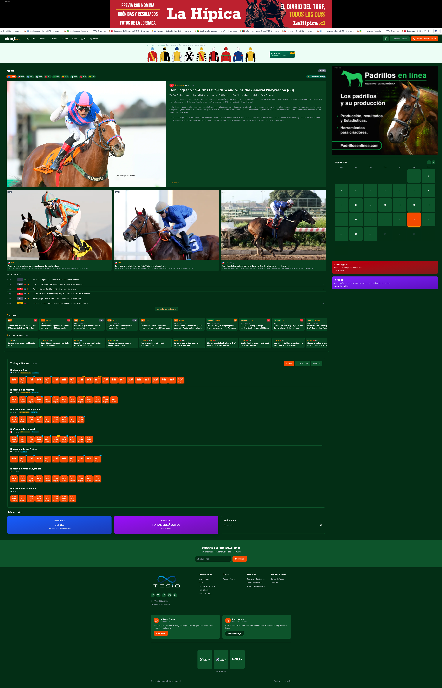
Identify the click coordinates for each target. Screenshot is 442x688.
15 (414, 205)
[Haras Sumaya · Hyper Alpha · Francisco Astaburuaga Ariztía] (226, 54)
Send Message (234, 633)
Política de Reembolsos (256, 586)
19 (370, 219)
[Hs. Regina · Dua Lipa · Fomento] (213, 54)
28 (400, 234)
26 (370, 234)
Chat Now (160, 633)
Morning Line (204, 579)
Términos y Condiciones (256, 579)
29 (414, 234)
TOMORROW (302, 363)
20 (385, 219)
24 (341, 234)
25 (356, 234)
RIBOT (201, 583)
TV (85, 38)
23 (429, 219)
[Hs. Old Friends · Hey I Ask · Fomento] (189, 54)
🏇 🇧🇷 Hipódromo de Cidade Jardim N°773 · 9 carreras (84, 31)
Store (95, 38)
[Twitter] (158, 595)
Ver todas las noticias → (166, 309)
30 (429, 234)
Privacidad (288, 681)
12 (370, 205)
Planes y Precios (229, 579)
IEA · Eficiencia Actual (207, 586)
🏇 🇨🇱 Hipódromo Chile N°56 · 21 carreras (297, 31)
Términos (277, 681)
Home (32, 38)
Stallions (64, 38)
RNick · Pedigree (205, 594)
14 (400, 205)
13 (385, 205)
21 (400, 219)
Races (42, 38)
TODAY (289, 363)
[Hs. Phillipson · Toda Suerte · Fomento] (201, 54)
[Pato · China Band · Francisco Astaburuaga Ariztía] (250, 54)
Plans (74, 38)
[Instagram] (164, 595)
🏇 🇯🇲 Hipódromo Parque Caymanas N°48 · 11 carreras (214, 31)
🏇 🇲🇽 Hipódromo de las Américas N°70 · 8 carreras (258, 31)
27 (385, 234)
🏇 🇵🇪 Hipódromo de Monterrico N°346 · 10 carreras (128, 31)
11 (356, 205)
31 (341, 248)
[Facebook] (153, 595)
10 (341, 205)
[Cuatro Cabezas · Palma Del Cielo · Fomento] (164, 54)
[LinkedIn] (175, 595)
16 (429, 205)
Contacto (274, 583)
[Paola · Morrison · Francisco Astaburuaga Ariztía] (238, 54)
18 (356, 219)
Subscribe (239, 559)
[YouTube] (169, 595)
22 (414, 219)
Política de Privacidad (255, 583)
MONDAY (316, 363)
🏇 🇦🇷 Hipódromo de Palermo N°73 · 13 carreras (41, 31)
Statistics (53, 38)
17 (341, 219)
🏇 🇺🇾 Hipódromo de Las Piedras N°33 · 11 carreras (170, 31)
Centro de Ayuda (277, 579)
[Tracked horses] (386, 38)
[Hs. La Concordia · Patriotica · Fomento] (177, 54)
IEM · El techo (204, 590)
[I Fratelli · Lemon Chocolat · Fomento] (152, 54)
